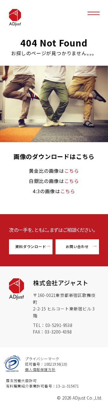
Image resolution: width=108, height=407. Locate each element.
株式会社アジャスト (60, 282)
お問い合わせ (77, 246)
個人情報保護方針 (40, 369)
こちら (71, 170)
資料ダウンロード (30, 246)
